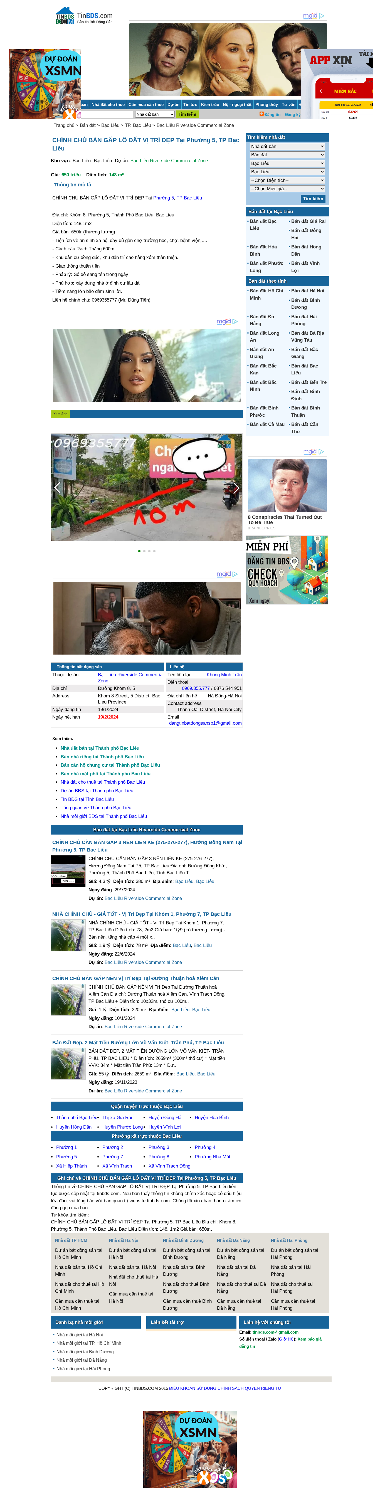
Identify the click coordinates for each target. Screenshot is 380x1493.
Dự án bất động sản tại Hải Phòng (294, 1254)
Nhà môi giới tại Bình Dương (85, 1351)
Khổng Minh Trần (224, 674)
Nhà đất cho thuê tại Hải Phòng (292, 1288)
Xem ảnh (60, 414)
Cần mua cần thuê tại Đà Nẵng (239, 1305)
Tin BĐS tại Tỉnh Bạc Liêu (87, 799)
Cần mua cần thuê (146, 104)
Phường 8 (159, 1156)
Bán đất (88, 125)
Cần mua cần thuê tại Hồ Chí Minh (77, 1305)
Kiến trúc (210, 104)
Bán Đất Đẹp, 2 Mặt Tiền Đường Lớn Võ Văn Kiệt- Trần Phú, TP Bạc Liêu (138, 1042)
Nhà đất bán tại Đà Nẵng (236, 1271)
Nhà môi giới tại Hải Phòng (83, 1368)
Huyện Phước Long (122, 1127)
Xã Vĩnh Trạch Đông (169, 1166)
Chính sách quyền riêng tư (250, 1388)
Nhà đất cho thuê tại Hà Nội (133, 1280)
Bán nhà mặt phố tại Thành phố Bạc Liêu (105, 773)
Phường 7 (112, 1156)
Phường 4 (205, 1147)
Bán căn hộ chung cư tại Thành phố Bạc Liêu (110, 765)
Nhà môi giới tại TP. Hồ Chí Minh (88, 1343)
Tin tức (190, 104)
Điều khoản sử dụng (192, 1388)
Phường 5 (163, 198)
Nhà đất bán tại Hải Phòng (291, 1271)
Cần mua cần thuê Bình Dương (187, 1305)
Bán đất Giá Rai (308, 221)
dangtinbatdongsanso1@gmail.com (205, 723)
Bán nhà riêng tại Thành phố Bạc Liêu (102, 756)
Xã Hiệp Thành (71, 1166)
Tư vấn (288, 104)
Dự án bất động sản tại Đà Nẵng (240, 1254)
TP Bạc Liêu (189, 198)
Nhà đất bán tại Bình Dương (184, 1271)
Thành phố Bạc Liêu (76, 1117)
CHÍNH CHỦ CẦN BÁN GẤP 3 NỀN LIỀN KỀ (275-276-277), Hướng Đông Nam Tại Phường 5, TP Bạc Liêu (147, 846)
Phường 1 (66, 1147)
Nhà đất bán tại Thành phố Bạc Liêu (100, 748)
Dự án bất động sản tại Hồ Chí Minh (78, 1254)
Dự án (173, 104)
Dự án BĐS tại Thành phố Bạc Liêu (97, 790)
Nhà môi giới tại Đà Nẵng (81, 1360)
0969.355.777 (196, 688)
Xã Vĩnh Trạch (117, 1166)
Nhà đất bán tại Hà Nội (132, 1267)
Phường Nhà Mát (212, 1156)
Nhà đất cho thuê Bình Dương (186, 1288)
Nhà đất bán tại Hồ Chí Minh (78, 1271)
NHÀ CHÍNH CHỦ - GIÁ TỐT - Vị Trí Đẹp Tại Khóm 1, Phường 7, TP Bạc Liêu (141, 914)
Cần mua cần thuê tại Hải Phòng (293, 1305)
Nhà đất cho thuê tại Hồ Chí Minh (79, 1288)
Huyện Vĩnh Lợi (165, 1127)
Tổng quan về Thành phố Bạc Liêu (96, 807)
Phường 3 (159, 1147)
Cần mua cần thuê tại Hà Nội (131, 1297)
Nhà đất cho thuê (108, 104)
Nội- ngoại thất (237, 104)
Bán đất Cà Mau (267, 424)
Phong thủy (266, 104)
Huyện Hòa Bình (212, 1117)
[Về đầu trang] (374, 1486)
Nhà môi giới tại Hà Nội (79, 1334)
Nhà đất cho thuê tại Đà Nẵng (241, 1288)
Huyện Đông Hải (165, 1117)
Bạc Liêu (110, 125)
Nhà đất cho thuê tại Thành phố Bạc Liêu (103, 782)
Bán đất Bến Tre (309, 382)
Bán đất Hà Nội (307, 290)
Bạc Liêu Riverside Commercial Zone (195, 125)
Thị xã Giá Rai (117, 1117)
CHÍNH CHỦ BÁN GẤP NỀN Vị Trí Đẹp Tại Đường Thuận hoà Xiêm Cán (135, 978)
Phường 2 (112, 1147)
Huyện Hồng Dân (74, 1127)
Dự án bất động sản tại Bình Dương (186, 1254)
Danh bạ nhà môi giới (79, 1322)
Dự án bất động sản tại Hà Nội (132, 1254)
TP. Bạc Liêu (138, 125)
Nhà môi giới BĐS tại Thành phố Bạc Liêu (104, 816)
